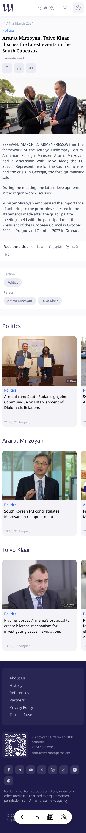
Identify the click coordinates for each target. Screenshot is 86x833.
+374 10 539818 (43, 747)
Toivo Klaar (49, 300)
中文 (7, 255)
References (19, 692)
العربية (41, 246)
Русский (71, 246)
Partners (17, 700)
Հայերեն (55, 246)
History (16, 685)
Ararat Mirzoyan (19, 300)
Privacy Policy (21, 707)
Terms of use (21, 714)
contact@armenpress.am (51, 752)
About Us (18, 678)
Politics (12, 282)
